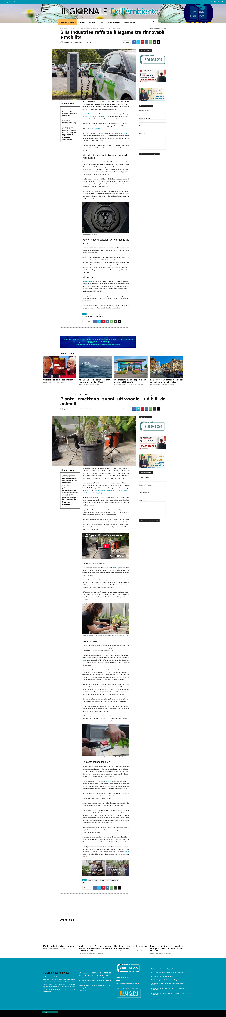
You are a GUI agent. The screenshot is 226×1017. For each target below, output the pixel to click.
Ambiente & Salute (66, 119)
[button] (153, 22)
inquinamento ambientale (68, 108)
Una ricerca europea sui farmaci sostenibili (70, 123)
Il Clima (80, 384)
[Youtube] (222, 2)
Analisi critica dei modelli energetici (59, 380)
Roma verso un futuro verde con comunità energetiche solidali (166, 381)
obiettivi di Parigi (123, 133)
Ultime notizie (117, 28)
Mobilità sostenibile (92, 28)
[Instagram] (215, 2)
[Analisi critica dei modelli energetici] (59, 367)
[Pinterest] (142, 42)
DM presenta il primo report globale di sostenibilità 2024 (131, 381)
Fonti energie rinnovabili (100, 314)
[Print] (154, 42)
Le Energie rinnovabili (105, 28)
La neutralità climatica (88, 316)
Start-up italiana (88, 281)
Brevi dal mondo (64, 28)
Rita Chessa (56, 382)
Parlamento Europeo (89, 116)
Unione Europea (95, 128)
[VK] (146, 42)
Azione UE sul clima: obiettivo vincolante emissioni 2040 (95, 381)
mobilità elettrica (100, 316)
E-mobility (90, 314)
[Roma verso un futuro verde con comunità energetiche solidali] (166, 367)
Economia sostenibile (155, 384)
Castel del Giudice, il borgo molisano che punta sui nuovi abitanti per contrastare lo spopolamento (69, 135)
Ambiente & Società (47, 382)
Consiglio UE (102, 116)
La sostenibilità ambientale (78, 28)
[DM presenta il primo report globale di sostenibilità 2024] (131, 367)
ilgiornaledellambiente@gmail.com (127, 983)
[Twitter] (219, 2)
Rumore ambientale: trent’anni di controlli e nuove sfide (69, 113)
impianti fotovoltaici (112, 314)
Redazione (68, 42)
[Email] (158, 42)
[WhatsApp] (150, 42)
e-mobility (87, 114)
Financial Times (87, 148)
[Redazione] (62, 42)
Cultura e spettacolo (67, 127)
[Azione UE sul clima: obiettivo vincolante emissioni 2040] (95, 367)
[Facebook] (211, 2)
